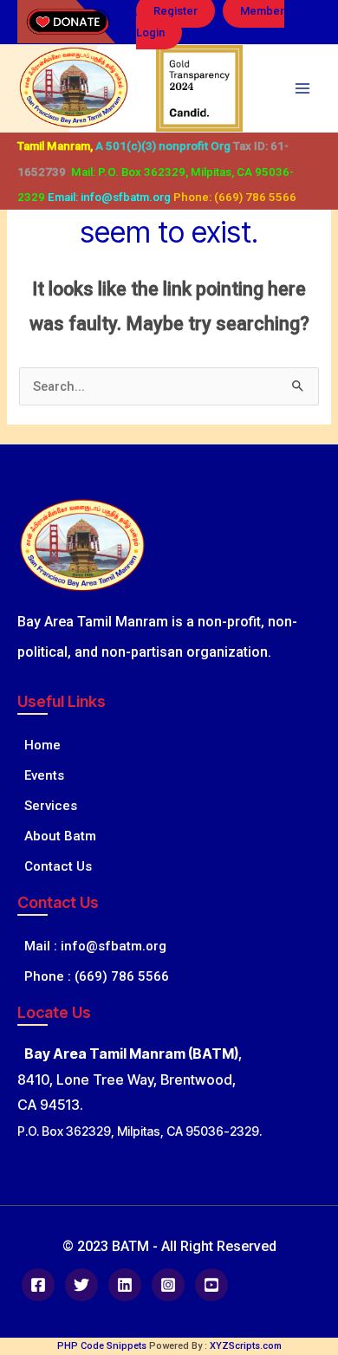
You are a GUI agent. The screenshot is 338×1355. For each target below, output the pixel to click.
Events (40, 775)
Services (47, 806)
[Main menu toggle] (302, 88)
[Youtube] (211, 1284)
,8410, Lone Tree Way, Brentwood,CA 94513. (129, 1079)
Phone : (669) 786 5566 (93, 976)
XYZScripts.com (246, 1346)
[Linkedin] (124, 1284)
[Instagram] (168, 1284)
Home (39, 745)
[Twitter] (81, 1284)
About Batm (56, 836)
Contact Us (54, 866)
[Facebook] (38, 1284)
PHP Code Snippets (101, 1346)
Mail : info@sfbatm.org (91, 946)
